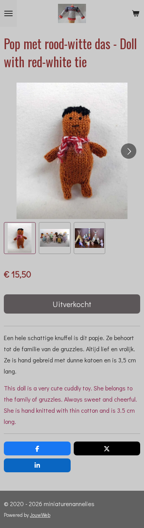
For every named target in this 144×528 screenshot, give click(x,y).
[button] (20, 238)
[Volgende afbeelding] (128, 151)
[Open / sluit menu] (8, 13)
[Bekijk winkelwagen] (135, 13)
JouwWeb (40, 514)
